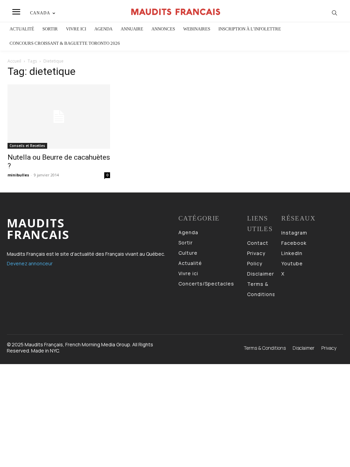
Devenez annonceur (30, 263)
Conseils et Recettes (27, 145)
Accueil (14, 61)
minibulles (18, 174)
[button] (334, 12)
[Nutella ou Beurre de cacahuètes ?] (59, 116)
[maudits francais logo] (175, 12)
